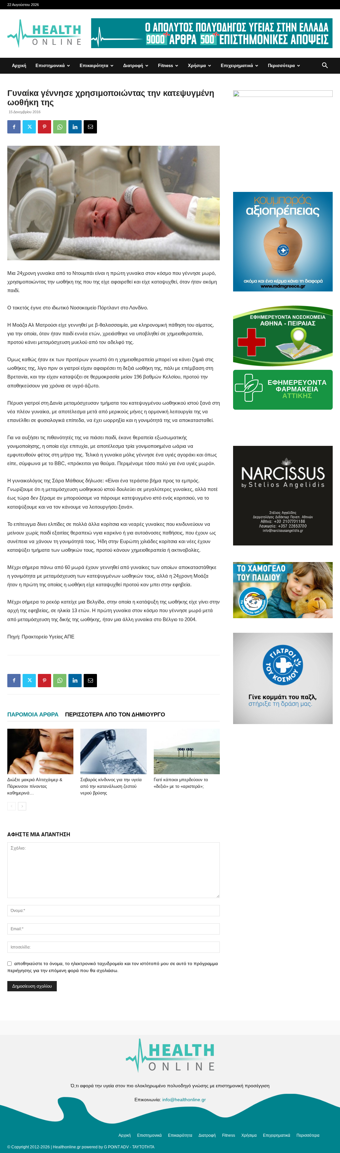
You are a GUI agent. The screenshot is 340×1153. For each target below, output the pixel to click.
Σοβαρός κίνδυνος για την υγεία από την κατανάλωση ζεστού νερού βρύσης (111, 786)
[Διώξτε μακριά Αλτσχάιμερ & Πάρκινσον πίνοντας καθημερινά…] (40, 751)
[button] (325, 66)
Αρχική (19, 65)
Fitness (165, 65)
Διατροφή (133, 65)
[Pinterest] (44, 126)
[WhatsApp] (59, 126)
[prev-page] (11, 806)
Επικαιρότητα (94, 65)
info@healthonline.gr (184, 1099)
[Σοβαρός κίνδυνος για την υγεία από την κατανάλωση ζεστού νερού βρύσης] (113, 751)
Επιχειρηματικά (237, 65)
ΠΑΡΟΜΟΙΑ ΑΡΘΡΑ (32, 714)
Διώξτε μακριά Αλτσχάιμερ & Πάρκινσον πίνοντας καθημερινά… (34, 786)
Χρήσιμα (197, 65)
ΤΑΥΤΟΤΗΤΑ (143, 1147)
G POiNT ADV (116, 1147)
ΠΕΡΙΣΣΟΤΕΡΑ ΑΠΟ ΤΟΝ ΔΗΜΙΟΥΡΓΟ (115, 714)
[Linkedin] (75, 126)
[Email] (90, 126)
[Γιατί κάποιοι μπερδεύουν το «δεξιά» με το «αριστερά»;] (187, 751)
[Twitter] (29, 126)
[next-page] (22, 806)
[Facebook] (14, 126)
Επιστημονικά (50, 65)
